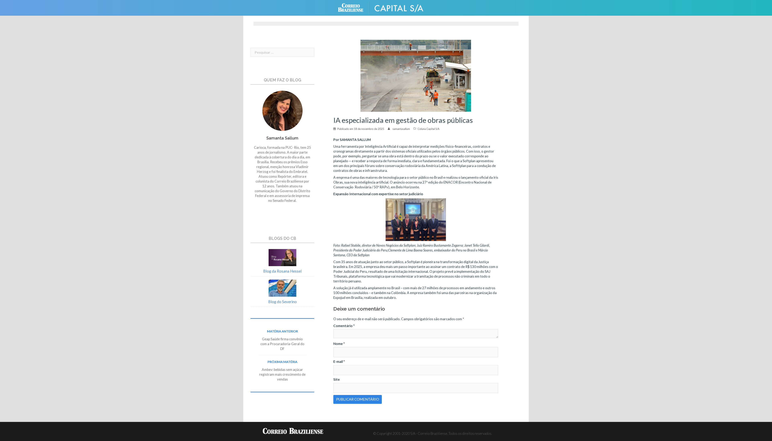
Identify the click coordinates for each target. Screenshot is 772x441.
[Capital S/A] (402, 7)
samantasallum (401, 128)
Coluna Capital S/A (428, 128)
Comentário (344, 326)
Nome (339, 344)
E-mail (339, 361)
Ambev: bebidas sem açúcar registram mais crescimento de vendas (282, 374)
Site (336, 379)
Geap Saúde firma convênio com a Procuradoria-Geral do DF (282, 344)
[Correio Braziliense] (354, 7)
